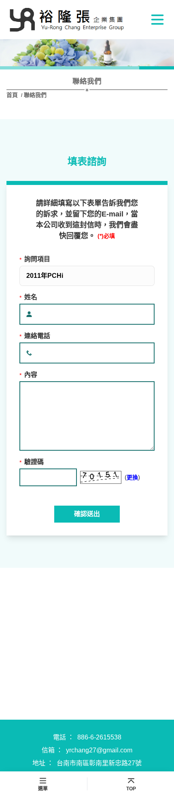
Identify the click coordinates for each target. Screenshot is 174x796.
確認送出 (87, 513)
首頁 (12, 95)
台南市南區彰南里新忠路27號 (99, 763)
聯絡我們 (35, 95)
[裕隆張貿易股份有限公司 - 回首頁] (67, 19)
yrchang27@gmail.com (99, 750)
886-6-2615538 (99, 737)
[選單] (157, 19)
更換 (132, 477)
